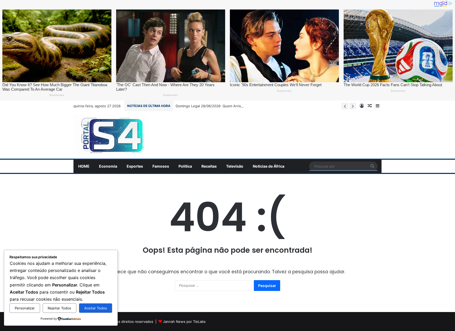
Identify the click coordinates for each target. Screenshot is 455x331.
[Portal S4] (111, 135)
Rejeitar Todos (59, 308)
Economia (108, 166)
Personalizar (25, 308)
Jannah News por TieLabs (184, 321)
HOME (84, 166)
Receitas (209, 166)
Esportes (135, 166)
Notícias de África (268, 166)
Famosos (160, 166)
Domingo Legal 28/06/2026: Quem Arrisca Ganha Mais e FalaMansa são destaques (244, 106)
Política (185, 166)
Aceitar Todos (95, 308)
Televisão (234, 166)
